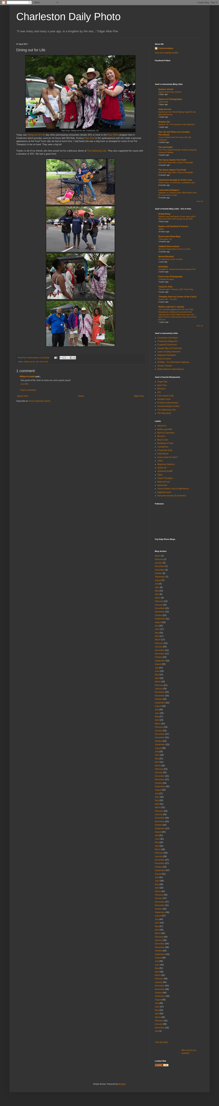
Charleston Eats (164, 450)
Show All (200, 201)
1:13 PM (24, 384)
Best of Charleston (166, 433)
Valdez (161, 229)
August (158, 580)
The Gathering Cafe (96, 150)
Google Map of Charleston (169, 348)
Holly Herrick (164, 109)
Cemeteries (162, 447)
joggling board (164, 492)
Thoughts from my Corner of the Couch (177, 296)
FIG (159, 392)
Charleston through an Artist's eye (175, 180)
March (158, 556)
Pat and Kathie (165, 147)
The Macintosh (164, 413)
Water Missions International (170, 369)
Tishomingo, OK (165, 239)
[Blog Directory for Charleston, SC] (162, 1066)
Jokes (160, 461)
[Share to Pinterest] (74, 357)
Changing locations (166, 279)
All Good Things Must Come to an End (174, 249)
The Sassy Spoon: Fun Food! (172, 160)
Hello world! (163, 102)
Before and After (164, 429)
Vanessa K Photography (170, 99)
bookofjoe (163, 266)
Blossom (161, 389)
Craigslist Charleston (167, 344)
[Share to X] (67, 357)
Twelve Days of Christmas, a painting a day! (176, 183)
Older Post (139, 396)
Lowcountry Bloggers (168, 190)
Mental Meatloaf (166, 256)
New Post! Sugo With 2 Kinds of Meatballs (175, 162)
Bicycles (161, 436)
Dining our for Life (36, 135)
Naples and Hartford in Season (173, 226)
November (160, 570)
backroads (162, 485)
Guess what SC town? (167, 457)
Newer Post (22, 396)
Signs (160, 475)
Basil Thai (162, 385)
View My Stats (161, 1042)
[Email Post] (55, 357)
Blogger (122, 1084)
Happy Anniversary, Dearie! (169, 92)
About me (161, 426)
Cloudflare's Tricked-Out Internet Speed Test (177, 269)
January (158, 563)
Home (81, 396)
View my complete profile (166, 53)
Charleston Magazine (167, 341)
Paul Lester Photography (170, 276)
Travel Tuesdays (165, 478)
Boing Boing (164, 214)
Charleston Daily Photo (68, 16)
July (157, 584)
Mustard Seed (163, 399)
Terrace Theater (164, 366)
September (160, 577)
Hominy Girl (164, 122)
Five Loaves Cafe (165, 396)
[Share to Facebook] (71, 357)
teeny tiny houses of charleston (171, 495)
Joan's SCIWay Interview (168, 351)
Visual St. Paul (165, 287)
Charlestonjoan (165, 48)
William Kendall (27, 376)
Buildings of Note (165, 443)
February (159, 559)
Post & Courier (164, 359)
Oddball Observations (168, 246)
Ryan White (113, 135)
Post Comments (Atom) (39, 401)
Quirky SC (162, 468)
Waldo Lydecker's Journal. (171, 307)
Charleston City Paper (167, 338)
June (157, 587)
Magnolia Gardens (166, 464)
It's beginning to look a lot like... (171, 259)
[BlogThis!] (64, 357)
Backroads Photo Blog (169, 236)
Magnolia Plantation (166, 355)
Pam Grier (90, 138)
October (158, 573)
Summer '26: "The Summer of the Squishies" (176, 124)
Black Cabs (162, 440)
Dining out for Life (31, 362)
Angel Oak (162, 381)
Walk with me (163, 482)
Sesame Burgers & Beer (168, 406)
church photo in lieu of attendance (173, 488)
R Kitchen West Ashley (167, 403)
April (157, 594)
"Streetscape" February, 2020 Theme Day (175, 289)
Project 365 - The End (167, 299)
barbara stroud (165, 89)
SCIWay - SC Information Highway (173, 362)
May (157, 591)
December (160, 566)
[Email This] (61, 357)
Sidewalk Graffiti (164, 471)
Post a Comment (28, 390)
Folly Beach (162, 453)
